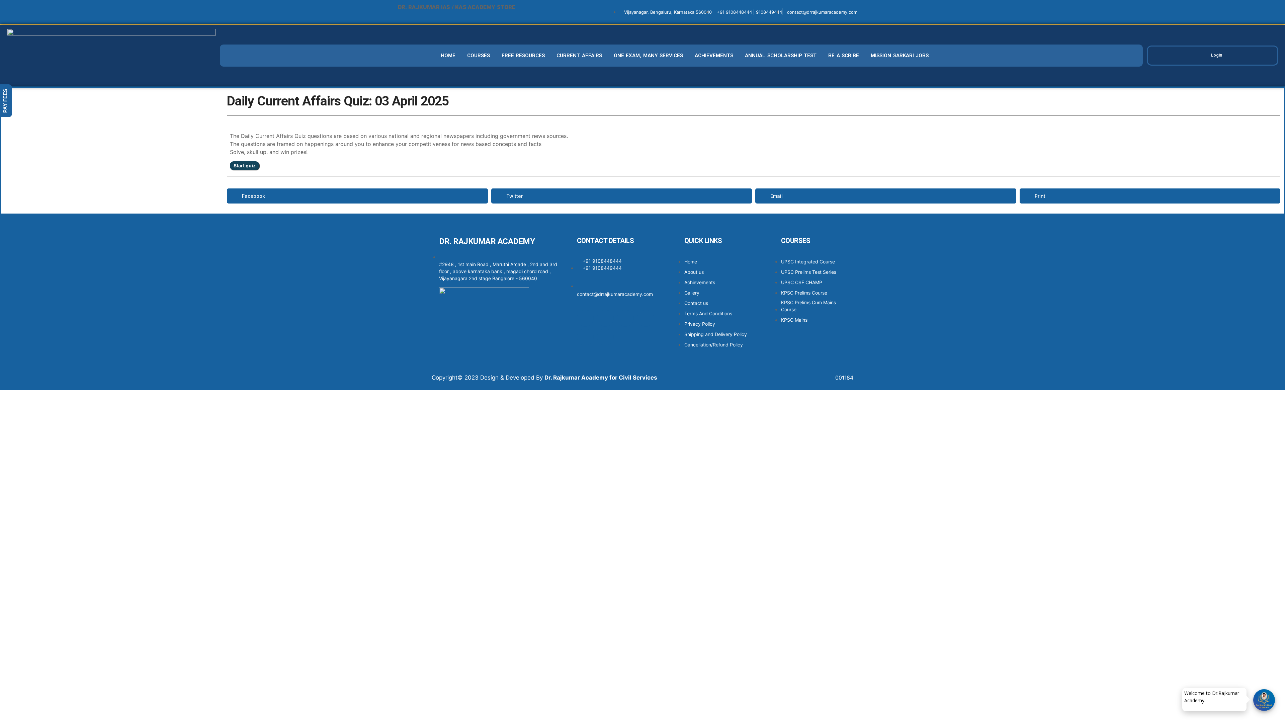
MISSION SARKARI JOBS (900, 56)
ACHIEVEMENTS (714, 56)
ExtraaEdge (1202, 699)
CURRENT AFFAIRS (579, 56)
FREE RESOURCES (523, 56)
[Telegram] (605, 337)
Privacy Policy (1224, 699)
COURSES (478, 56)
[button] (357, 196)
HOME (448, 56)
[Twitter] (625, 318)
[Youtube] (585, 337)
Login (1216, 55)
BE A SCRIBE (843, 56)
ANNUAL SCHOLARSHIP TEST (781, 56)
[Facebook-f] (585, 318)
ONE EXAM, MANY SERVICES (648, 56)
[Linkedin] (645, 318)
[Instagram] (605, 318)
